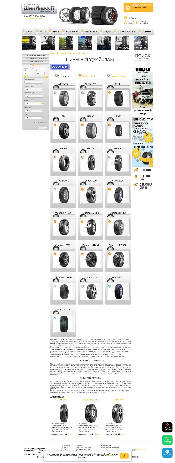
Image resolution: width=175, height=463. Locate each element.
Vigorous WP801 (63, 277)
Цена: (26, 68)
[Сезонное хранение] (142, 154)
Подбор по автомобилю (36, 59)
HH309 (117, 148)
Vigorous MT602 (117, 245)
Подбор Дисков (36, 62)
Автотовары (72, 31)
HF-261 (118, 84)
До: (37, 70)
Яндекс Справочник (167, 429)
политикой (110, 456)
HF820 (117, 116)
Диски (43, 31)
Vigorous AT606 (91, 213)
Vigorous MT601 (90, 245)
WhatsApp (167, 442)
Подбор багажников (36, 55)
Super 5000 (91, 180)
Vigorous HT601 (63, 245)
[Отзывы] (142, 189)
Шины (29, 31)
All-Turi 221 (90, 84)
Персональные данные (110, 447)
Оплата (79, 445)
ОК (124, 456)
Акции (56, 31)
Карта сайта (106, 445)
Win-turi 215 (118, 277)
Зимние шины (117, 76)
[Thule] (142, 115)
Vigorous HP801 (118, 213)
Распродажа (91, 31)
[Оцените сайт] (142, 181)
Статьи (63, 449)
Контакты (147, 31)
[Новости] (142, 173)
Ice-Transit (63, 180)
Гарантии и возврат (83, 447)
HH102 (63, 148)
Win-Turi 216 (63, 309)
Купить (70, 434)
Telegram (167, 454)
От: (26, 70)
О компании (65, 445)
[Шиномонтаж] (142, 129)
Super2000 (117, 180)
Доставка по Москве (84, 449)
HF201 (63, 116)
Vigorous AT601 (63, 213)
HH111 (90, 148)
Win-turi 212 (90, 277)
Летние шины (89, 76)
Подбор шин (35, 65)
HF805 (90, 116)
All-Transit (63, 84)
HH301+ (63, 400)
